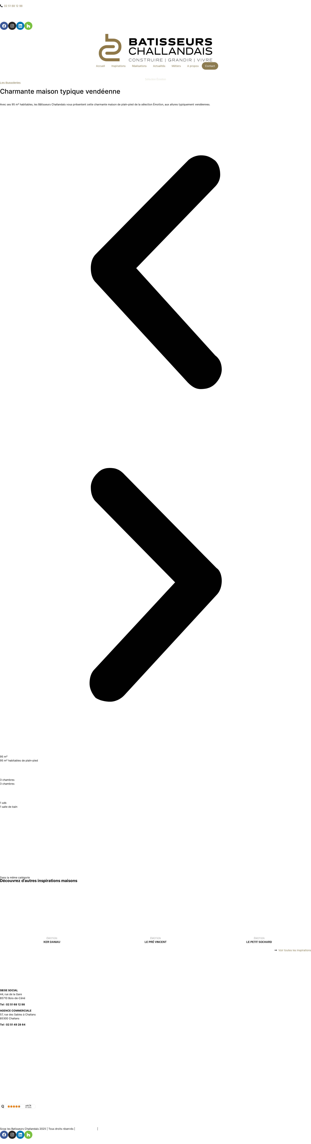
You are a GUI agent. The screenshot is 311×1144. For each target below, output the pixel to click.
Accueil (100, 66)
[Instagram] (12, 26)
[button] (155, 272)
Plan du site (106, 1128)
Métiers (176, 66)
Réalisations (139, 66)
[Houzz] (28, 26)
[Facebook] (4, 26)
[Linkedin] (20, 26)
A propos (193, 66)
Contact (210, 66)
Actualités (159, 66)
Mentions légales (86, 1128)
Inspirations (118, 66)
